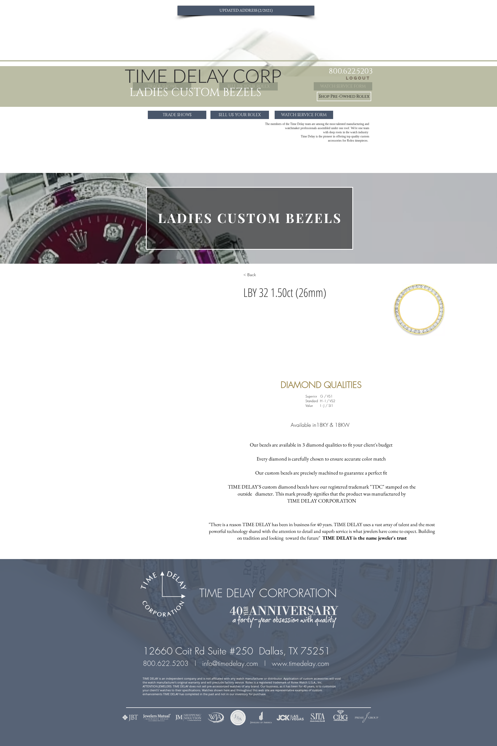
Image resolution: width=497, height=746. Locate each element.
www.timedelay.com (301, 663)
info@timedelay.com (230, 663)
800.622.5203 (167, 663)
